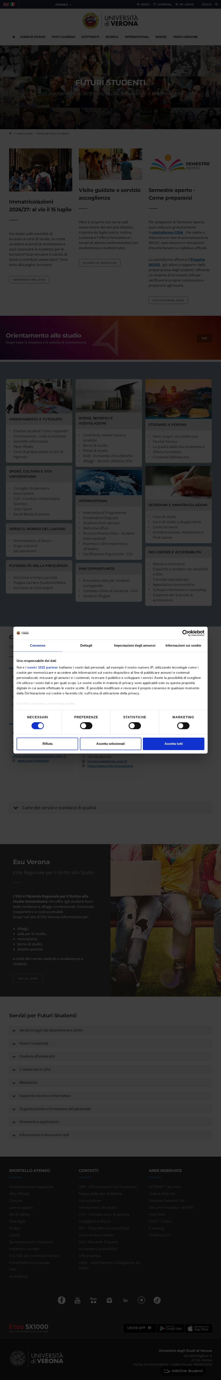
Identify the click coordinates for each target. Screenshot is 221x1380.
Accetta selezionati (110, 743)
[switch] (86, 725)
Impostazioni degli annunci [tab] (134, 645)
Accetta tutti (173, 743)
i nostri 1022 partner (41, 667)
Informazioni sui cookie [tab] (183, 645)
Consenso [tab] (38, 645)
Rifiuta (47, 743)
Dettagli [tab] (86, 645)
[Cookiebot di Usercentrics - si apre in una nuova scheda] (185, 633)
